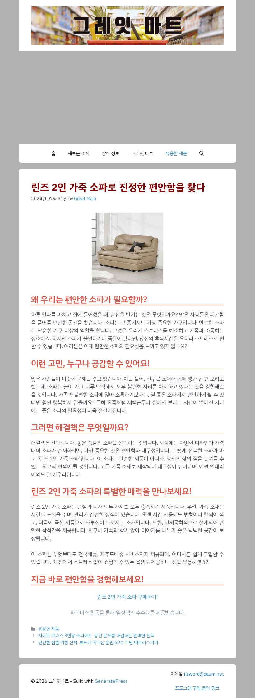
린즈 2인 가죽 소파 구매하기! (127, 597)
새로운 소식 (78, 153)
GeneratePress (111, 681)
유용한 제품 (176, 153)
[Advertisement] (127, 97)
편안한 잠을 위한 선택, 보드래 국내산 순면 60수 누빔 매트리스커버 (98, 642)
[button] (201, 153)
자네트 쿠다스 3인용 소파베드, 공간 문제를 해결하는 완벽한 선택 (96, 635)
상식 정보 (110, 153)
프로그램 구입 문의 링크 (197, 688)
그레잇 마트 (142, 153)
